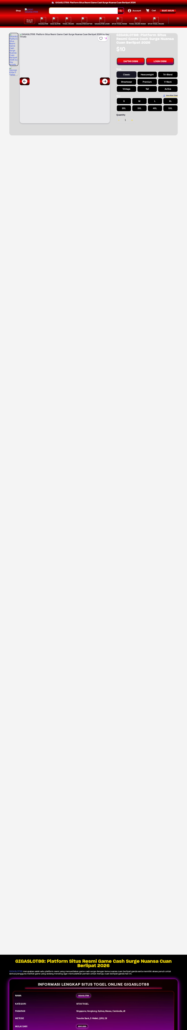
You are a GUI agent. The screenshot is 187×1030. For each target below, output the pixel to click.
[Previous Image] (25, 81)
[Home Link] (34, 10)
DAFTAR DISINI (130, 61)
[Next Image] (105, 81)
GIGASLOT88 (15, 971)
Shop (18, 10)
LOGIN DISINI (160, 61)
